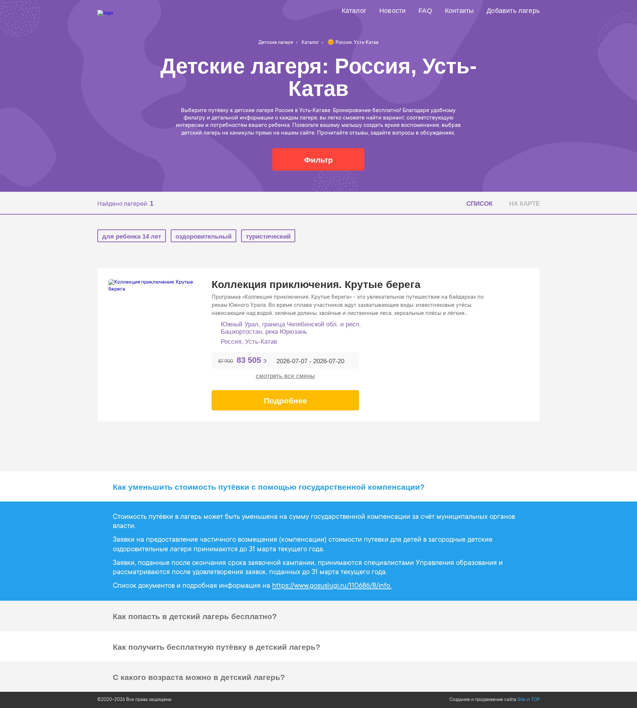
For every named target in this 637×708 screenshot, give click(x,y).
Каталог (354, 10)
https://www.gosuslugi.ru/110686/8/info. (331, 586)
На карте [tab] (524, 204)
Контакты (459, 10)
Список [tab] (479, 204)
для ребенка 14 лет (131, 236)
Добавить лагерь (513, 10)
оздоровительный (203, 236)
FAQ (425, 10)
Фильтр (318, 160)
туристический (268, 236)
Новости (392, 10)
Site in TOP (529, 699)
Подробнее (285, 400)
